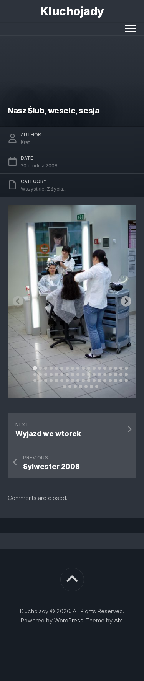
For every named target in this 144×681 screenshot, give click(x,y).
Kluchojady (72, 11)
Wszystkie (33, 189)
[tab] (35, 368)
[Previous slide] (18, 301)
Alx (118, 620)
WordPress (68, 620)
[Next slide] (126, 301)
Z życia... (56, 189)
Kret (25, 142)
